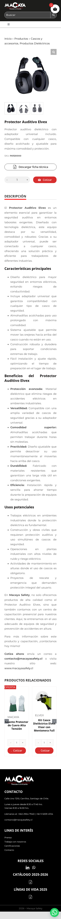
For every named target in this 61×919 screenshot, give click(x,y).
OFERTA (9, 687)
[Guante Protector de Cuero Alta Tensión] (17, 702)
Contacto (9, 850)
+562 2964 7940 (26, 814)
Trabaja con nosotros (15, 841)
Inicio (8, 38)
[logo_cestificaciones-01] (15, 3)
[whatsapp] (33, 867)
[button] (54, 52)
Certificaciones (12, 846)
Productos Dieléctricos (35, 43)
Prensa (8, 837)
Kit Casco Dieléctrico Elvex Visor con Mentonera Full (44, 725)
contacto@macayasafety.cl (18, 819)
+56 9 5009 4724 (44, 814)
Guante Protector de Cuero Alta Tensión (16, 725)
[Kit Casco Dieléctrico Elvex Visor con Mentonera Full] (44, 700)
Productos (21, 38)
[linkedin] (27, 867)
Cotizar (47, 180)
